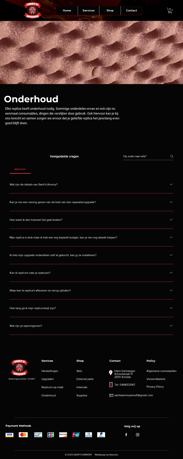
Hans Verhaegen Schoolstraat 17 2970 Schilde (124, 374)
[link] (170, 10)
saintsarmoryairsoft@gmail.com (133, 395)
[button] (88, 10)
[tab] (20, 169)
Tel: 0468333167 (124, 384)
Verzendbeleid (156, 378)
